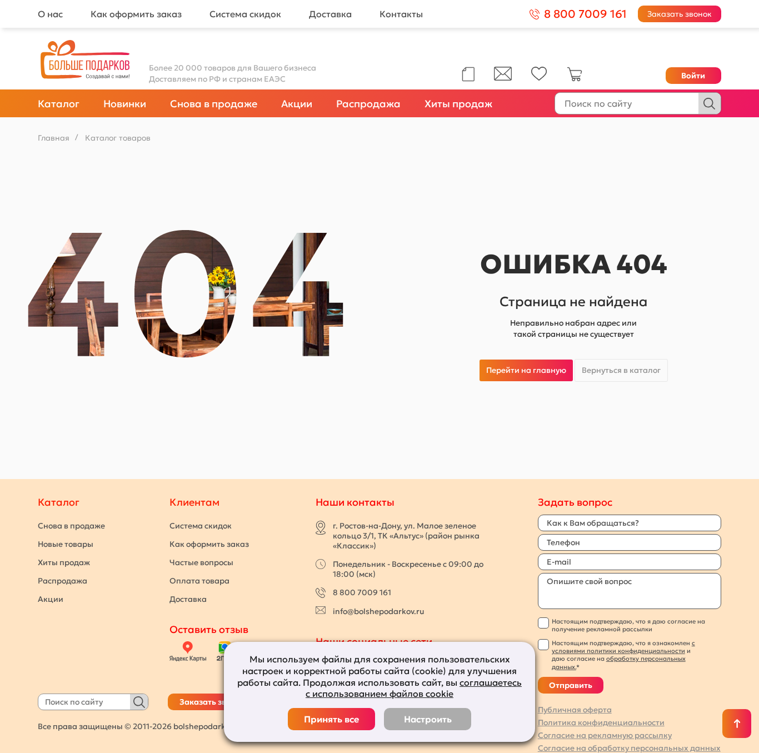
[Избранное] (539, 78)
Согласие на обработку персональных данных (629, 748)
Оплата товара (199, 581)
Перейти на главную (526, 370)
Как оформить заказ (136, 13)
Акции (296, 103)
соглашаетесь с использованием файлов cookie (414, 688)
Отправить (570, 685)
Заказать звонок (679, 14)
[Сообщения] (503, 78)
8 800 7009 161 (362, 592)
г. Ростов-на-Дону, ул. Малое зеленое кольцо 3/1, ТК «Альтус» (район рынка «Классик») (406, 536)
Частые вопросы (201, 562)
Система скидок (245, 13)
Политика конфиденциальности (601, 722)
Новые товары (65, 544)
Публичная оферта (575, 710)
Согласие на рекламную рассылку (605, 735)
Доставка (330, 13)
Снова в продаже (213, 103)
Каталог (58, 103)
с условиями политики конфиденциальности (623, 647)
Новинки (124, 103)
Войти (693, 76)
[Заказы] (468, 74)
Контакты (401, 13)
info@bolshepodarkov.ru (378, 611)
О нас (50, 13)
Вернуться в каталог (621, 370)
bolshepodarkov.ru (208, 726)
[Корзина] (574, 79)
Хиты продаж (458, 103)
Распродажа (368, 103)
